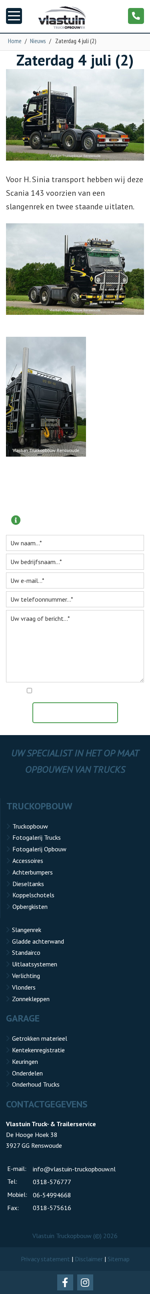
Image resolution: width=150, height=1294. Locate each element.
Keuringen (25, 1061)
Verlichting (26, 976)
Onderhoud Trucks (36, 1084)
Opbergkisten (30, 906)
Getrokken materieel (39, 1038)
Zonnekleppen (31, 999)
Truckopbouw (30, 826)
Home (15, 41)
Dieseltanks (28, 884)
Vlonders (24, 987)
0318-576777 (52, 1182)
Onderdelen (27, 1073)
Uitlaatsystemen (34, 964)
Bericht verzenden (79, 713)
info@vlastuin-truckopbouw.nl (74, 1169)
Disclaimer (89, 1259)
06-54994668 (52, 1195)
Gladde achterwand (38, 941)
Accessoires (27, 861)
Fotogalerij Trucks (36, 837)
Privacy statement (45, 1259)
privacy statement (110, 691)
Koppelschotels (33, 895)
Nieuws (38, 41)
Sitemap (119, 1259)
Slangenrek (26, 930)
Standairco (26, 952)
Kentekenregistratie (38, 1050)
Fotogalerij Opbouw (39, 849)
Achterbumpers (32, 872)
